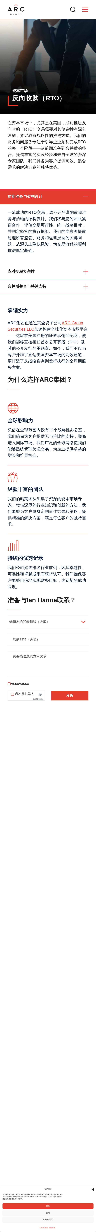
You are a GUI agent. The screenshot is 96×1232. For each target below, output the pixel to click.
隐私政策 (25, 684)
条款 (17, 684)
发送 (69, 695)
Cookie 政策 (44, 1228)
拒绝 (48, 1213)
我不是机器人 (24, 694)
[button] (92, 1189)
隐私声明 (52, 1228)
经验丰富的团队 (26, 489)
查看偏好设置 (48, 1220)
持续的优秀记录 (26, 558)
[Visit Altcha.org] (40, 694)
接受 (48, 1206)
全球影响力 (20, 420)
